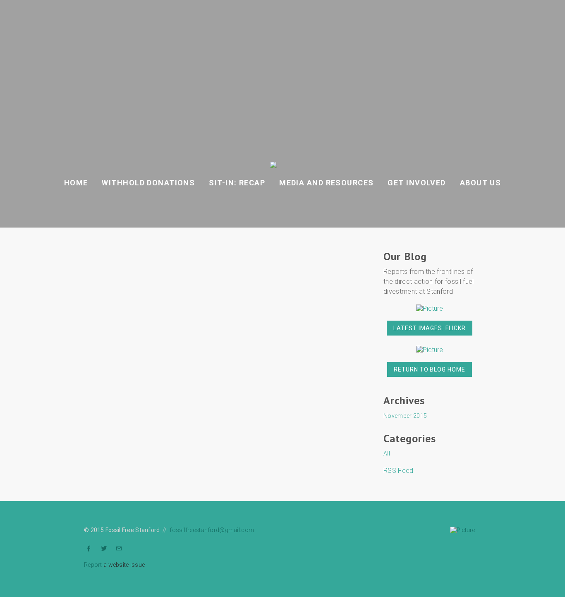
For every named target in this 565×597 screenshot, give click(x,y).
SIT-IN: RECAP (237, 182)
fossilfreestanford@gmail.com (212, 530)
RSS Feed (398, 471)
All (386, 453)
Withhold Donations (148, 182)
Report (93, 564)
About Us (480, 182)
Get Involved (416, 182)
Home (76, 182)
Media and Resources (326, 182)
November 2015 (405, 415)
